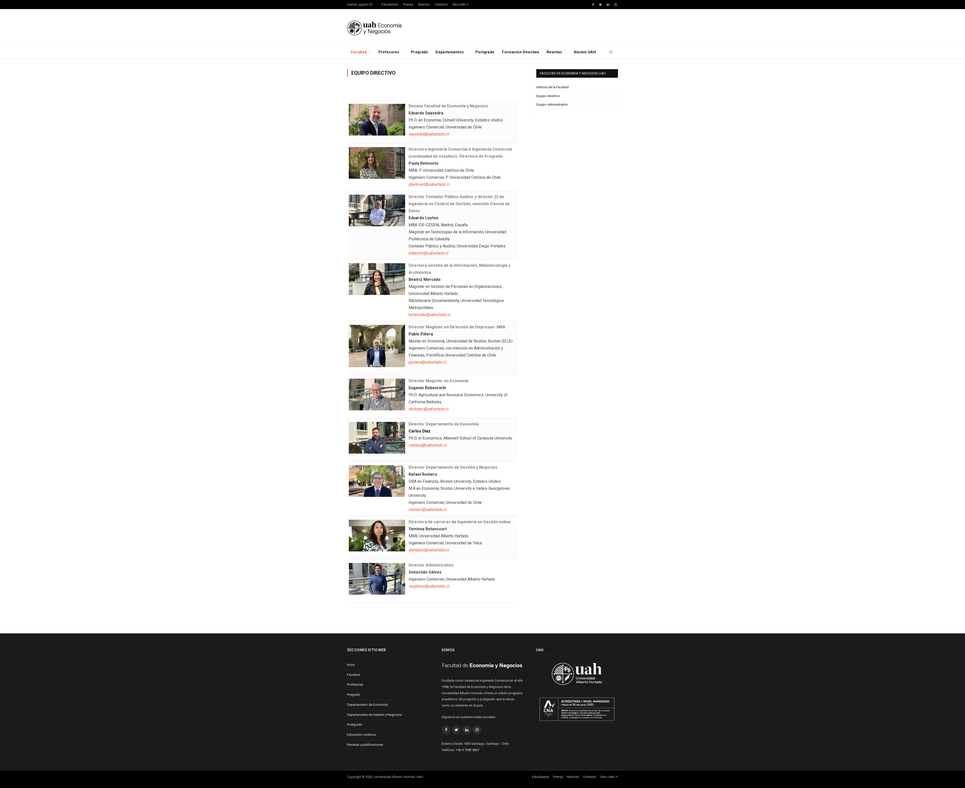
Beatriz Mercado (425, 279)
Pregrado (419, 52)
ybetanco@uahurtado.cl (429, 550)
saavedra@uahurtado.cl (429, 134)
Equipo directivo (548, 96)
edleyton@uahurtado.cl (428, 253)
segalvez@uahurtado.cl (429, 586)
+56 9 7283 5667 (467, 750)
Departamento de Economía (367, 705)
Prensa (408, 4)
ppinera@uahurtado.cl (427, 362)
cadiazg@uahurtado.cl (428, 445)
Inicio (351, 665)
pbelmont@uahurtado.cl (429, 184)
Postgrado (485, 52)
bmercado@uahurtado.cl (430, 314)
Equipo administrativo (552, 104)
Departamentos (450, 52)
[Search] (611, 52)
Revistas (554, 52)
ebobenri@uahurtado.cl (429, 409)
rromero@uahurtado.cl (428, 509)
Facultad (359, 52)
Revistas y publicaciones (365, 745)
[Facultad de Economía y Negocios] (374, 27)
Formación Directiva (520, 52)
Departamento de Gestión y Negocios (374, 715)
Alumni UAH (585, 52)
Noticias (424, 4)
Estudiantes (389, 4)
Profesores (388, 52)
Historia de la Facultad (552, 87)
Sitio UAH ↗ (461, 4)
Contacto (441, 4)
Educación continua (361, 734)
